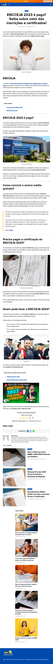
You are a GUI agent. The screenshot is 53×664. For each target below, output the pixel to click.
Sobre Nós (46, 659)
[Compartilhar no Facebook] (28, 431)
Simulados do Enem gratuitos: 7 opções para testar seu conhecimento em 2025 (26, 612)
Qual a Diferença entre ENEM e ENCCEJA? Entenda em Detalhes (38, 454)
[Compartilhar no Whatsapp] (34, 431)
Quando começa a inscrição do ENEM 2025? (26, 639)
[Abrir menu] (9, 4)
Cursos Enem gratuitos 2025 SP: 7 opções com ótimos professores (25, 559)
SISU (10, 659)
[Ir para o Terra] (26, 1)
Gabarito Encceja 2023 (13, 376)
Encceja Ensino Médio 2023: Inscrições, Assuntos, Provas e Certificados (38, 494)
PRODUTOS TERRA (47, 1)
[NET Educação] (4, 4)
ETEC (24, 659)
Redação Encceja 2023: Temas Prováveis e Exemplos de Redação (36, 474)
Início (26, 10)
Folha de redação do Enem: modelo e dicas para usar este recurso (26, 585)
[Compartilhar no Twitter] (31, 431)
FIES (13, 659)
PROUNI (16, 659)
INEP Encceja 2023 (12, 110)
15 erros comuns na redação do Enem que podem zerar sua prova (26, 533)
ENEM (7, 659)
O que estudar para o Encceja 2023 (17, 380)
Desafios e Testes (39, 659)
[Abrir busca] (50, 4)
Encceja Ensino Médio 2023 (14, 107)
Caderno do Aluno (30, 659)
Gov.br (11, 230)
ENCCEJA (30, 449)
